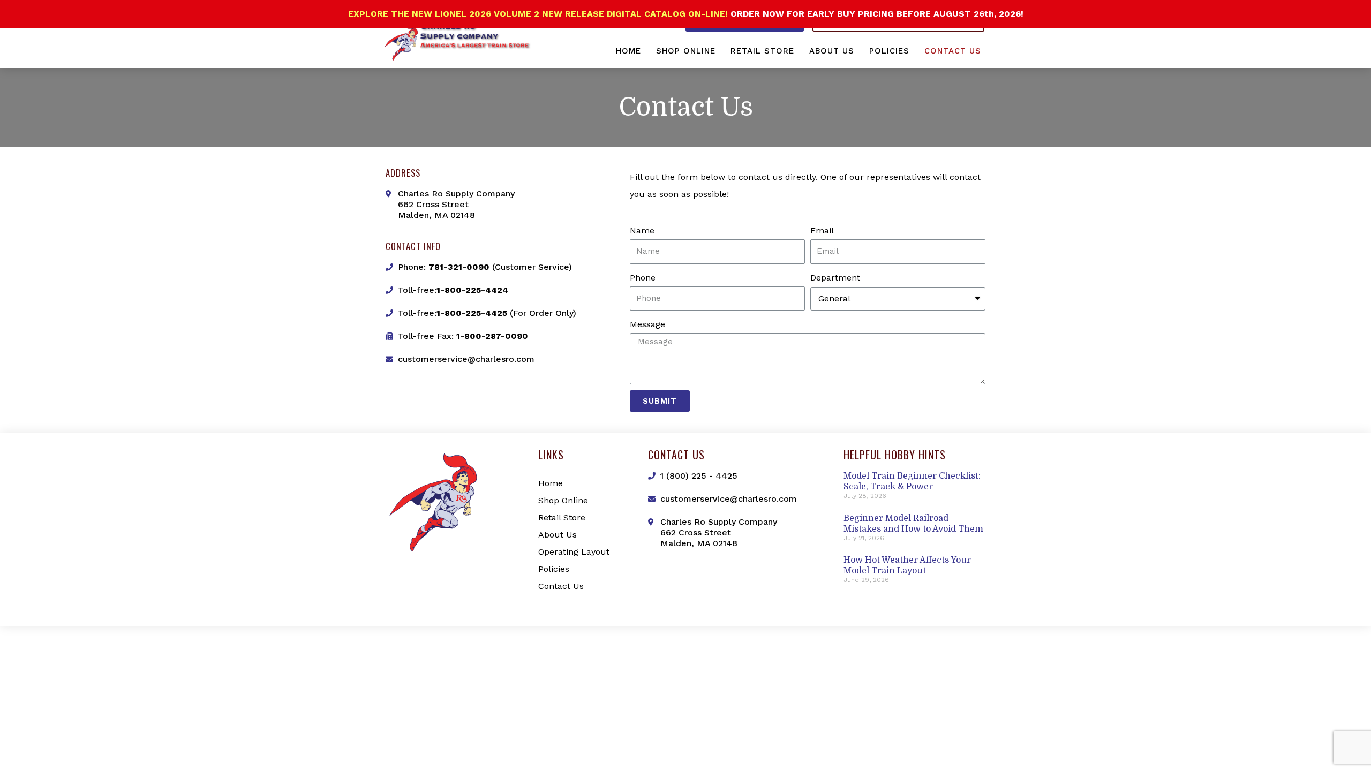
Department (835, 278)
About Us (831, 51)
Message (647, 324)
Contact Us (952, 51)
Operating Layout (573, 552)
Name (642, 230)
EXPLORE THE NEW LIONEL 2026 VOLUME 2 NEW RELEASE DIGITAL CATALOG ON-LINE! (539, 14)
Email (822, 230)
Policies (889, 51)
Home (628, 51)
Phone (643, 278)
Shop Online (685, 51)
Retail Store (762, 51)
